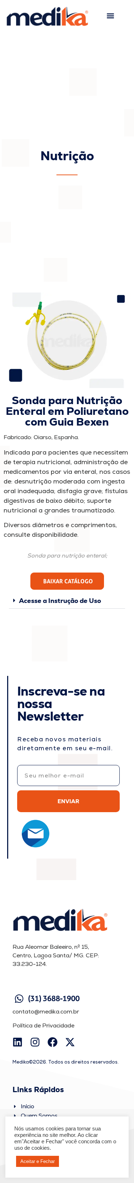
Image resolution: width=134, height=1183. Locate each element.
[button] (110, 16)
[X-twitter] (70, 1042)
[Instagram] (35, 1042)
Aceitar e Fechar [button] (37, 1161)
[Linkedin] (18, 1042)
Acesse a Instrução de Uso (60, 601)
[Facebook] (53, 1042)
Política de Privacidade (43, 1025)
